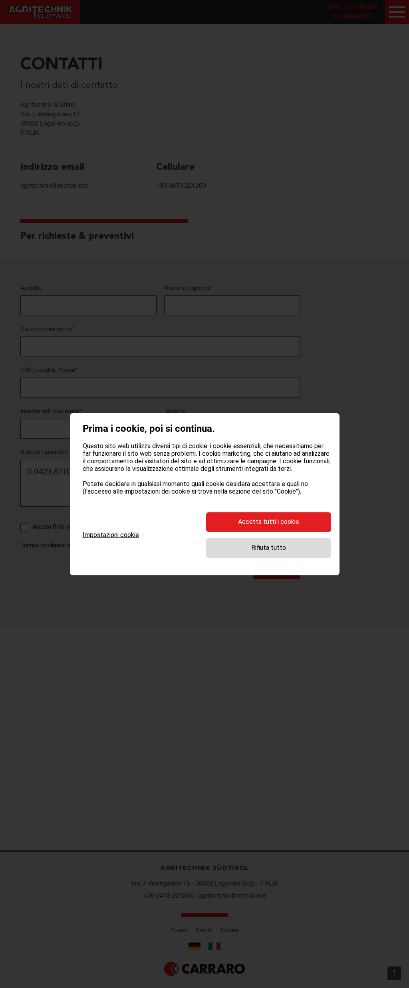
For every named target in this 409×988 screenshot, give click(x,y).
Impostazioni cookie (111, 535)
